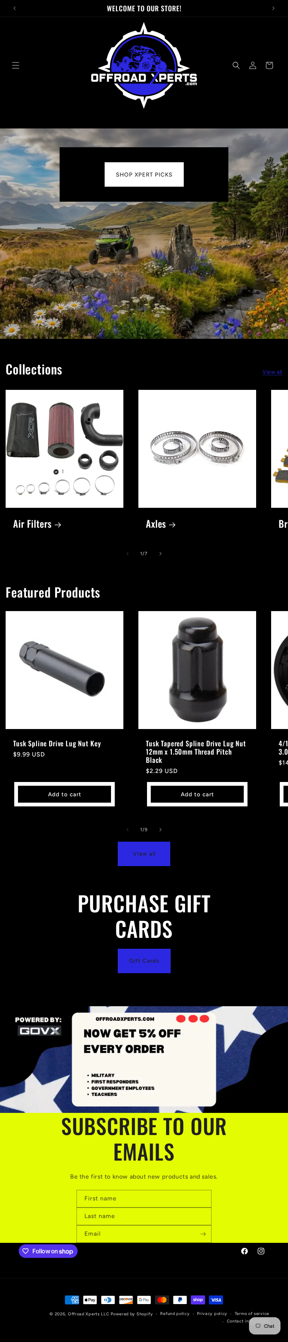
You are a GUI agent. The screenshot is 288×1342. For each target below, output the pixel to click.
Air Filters (32, 524)
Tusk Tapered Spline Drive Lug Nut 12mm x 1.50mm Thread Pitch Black (196, 751)
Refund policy (174, 1313)
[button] (16, 65)
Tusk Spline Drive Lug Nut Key (57, 743)
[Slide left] (127, 553)
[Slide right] (160, 553)
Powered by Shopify (132, 1314)
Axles (156, 524)
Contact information (248, 1321)
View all (272, 372)
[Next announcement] (273, 8)
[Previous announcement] (14, 8)
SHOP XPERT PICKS (144, 174)
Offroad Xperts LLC (89, 1314)
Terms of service (252, 1313)
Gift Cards (144, 960)
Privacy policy (212, 1313)
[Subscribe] (203, 1234)
